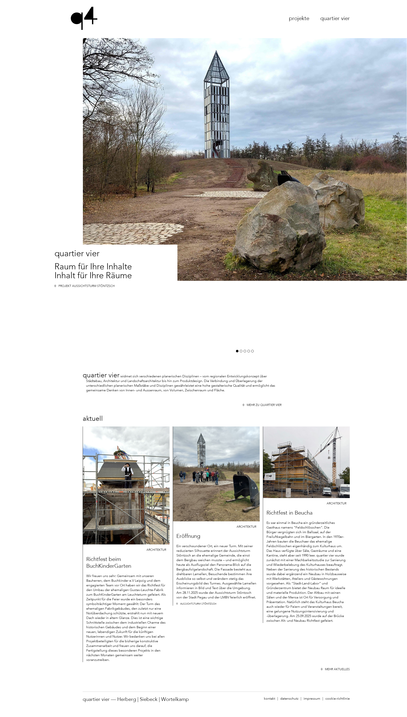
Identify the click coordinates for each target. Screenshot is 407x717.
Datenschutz (289, 698)
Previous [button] (164, 197)
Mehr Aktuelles (337, 669)
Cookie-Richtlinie (337, 698)
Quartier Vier (335, 18)
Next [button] (326, 197)
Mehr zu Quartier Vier (264, 405)
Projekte (299, 18)
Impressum (312, 698)
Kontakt (269, 698)
